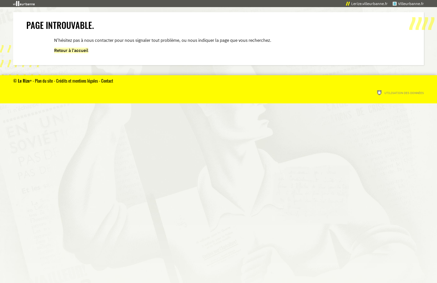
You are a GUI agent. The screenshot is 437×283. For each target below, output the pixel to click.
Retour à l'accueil (71, 50)
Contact (107, 81)
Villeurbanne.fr (411, 3)
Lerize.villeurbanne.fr (369, 3)
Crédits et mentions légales (77, 81)
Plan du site (44, 81)
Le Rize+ (25, 81)
